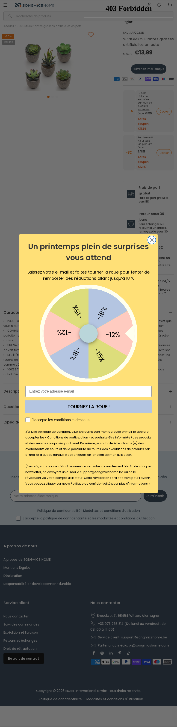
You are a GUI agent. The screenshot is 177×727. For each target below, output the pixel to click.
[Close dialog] (152, 240)
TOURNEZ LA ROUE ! (89, 406)
